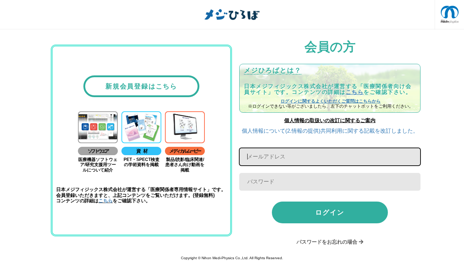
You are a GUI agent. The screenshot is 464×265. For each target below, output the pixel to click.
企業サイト (449, 14)
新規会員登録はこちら (141, 86)
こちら (106, 200)
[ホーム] (232, 14)
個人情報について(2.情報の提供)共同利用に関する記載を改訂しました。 (330, 131)
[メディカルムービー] (185, 127)
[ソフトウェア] (98, 127)
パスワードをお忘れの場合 (327, 242)
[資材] (141, 127)
